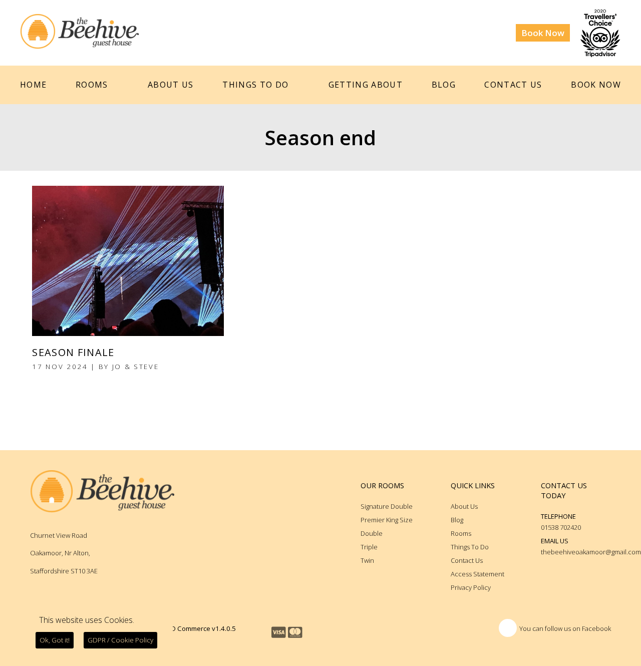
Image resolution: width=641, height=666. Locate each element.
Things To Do (255, 84)
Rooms (92, 84)
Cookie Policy (120, 639)
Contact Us (513, 84)
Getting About (366, 84)
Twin (367, 560)
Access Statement (477, 573)
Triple (369, 546)
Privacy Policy (471, 587)
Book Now (542, 33)
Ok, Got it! (55, 639)
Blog (444, 84)
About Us (171, 84)
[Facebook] (508, 628)
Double (372, 533)
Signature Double (387, 506)
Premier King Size (387, 519)
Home (33, 84)
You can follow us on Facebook (565, 628)
